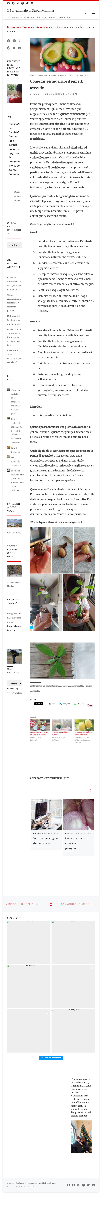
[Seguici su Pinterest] (22, 3)
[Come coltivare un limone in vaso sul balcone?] (84, 725)
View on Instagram (52, 1058)
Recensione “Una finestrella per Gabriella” (14, 356)
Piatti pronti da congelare (16, 461)
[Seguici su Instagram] (18, 3)
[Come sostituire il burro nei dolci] (62, 725)
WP (16, 1187)
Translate (17, 692)
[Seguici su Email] (32, 3)
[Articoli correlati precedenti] (82, 790)
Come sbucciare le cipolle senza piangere (76, 843)
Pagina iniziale (14, 26)
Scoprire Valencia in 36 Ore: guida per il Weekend (14, 283)
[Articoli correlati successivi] (91, 790)
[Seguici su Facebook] (8, 3)
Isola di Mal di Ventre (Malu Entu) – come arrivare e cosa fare (14, 336)
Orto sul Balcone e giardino (48, 26)
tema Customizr (35, 1187)
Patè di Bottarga (15, 449)
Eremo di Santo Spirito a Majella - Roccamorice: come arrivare (17, 480)
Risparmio (28, 26)
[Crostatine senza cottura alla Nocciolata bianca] (40, 725)
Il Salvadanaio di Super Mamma (25, 1183)
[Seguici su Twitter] (27, 3)
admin (36, 94)
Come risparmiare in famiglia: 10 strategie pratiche (14, 302)
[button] (40, 550)
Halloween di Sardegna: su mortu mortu (13, 319)
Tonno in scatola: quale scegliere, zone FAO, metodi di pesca (16, 401)
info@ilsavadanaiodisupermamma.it (14, 617)
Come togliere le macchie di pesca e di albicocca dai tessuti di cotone (16, 430)
